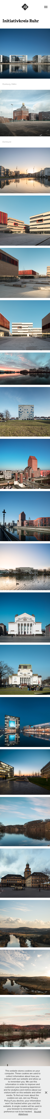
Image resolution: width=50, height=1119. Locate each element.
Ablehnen (23, 1114)
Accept (37, 1111)
